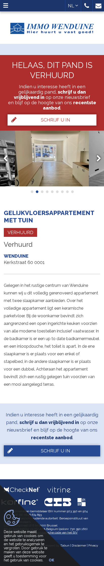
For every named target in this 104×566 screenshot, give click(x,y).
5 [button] (52, 191)
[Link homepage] (52, 26)
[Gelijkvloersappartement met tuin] (52, 158)
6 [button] (57, 191)
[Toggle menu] (5, 5)
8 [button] (67, 191)
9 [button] (72, 191)
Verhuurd (20, 232)
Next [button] (96, 158)
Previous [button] (8, 158)
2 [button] (37, 191)
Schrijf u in (55, 119)
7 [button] (62, 191)
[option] (52, 158)
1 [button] (32, 191)
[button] (86, 5)
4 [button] (47, 191)
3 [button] (42, 191)
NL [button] (71, 5)
